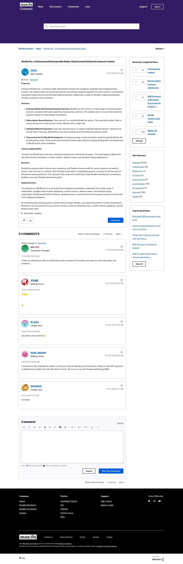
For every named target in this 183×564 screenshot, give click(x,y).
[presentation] (24, 427)
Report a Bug (107, 505)
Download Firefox (69, 501)
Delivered (136, 192)
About (22, 501)
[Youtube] (159, 501)
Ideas (40, 6)
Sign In (157, 7)
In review (136, 175)
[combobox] (91, 26)
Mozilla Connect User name (154, 118)
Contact (109, 537)
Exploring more (138, 179)
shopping (37, 213)
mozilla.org (48, 537)
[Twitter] (149, 501)
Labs (87, 6)
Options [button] (159, 48)
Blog (63, 517)
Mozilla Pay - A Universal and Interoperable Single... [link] (65, 48)
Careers (22, 513)
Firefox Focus (67, 513)
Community (73, 6)
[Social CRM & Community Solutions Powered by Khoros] (158, 559)
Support (143, 6)
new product (28, 213)
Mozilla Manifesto (27, 505)
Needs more (137, 171)
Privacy (82, 537)
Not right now (138, 188)
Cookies (96, 537)
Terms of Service (66, 537)
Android (64, 509)
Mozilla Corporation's (31, 544)
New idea (34, 80)
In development (139, 184)
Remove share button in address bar (154, 84)
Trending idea (138, 167)
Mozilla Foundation (28, 509)
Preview (120, 423)
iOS (62, 505)
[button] (24, 220)
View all (139, 141)
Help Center (106, 501)
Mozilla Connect (26, 7)
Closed (135, 196)
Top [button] (23, 558)
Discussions (55, 6)
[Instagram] (154, 501)
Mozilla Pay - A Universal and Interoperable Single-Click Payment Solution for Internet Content (68, 61)
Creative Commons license (107, 546)
